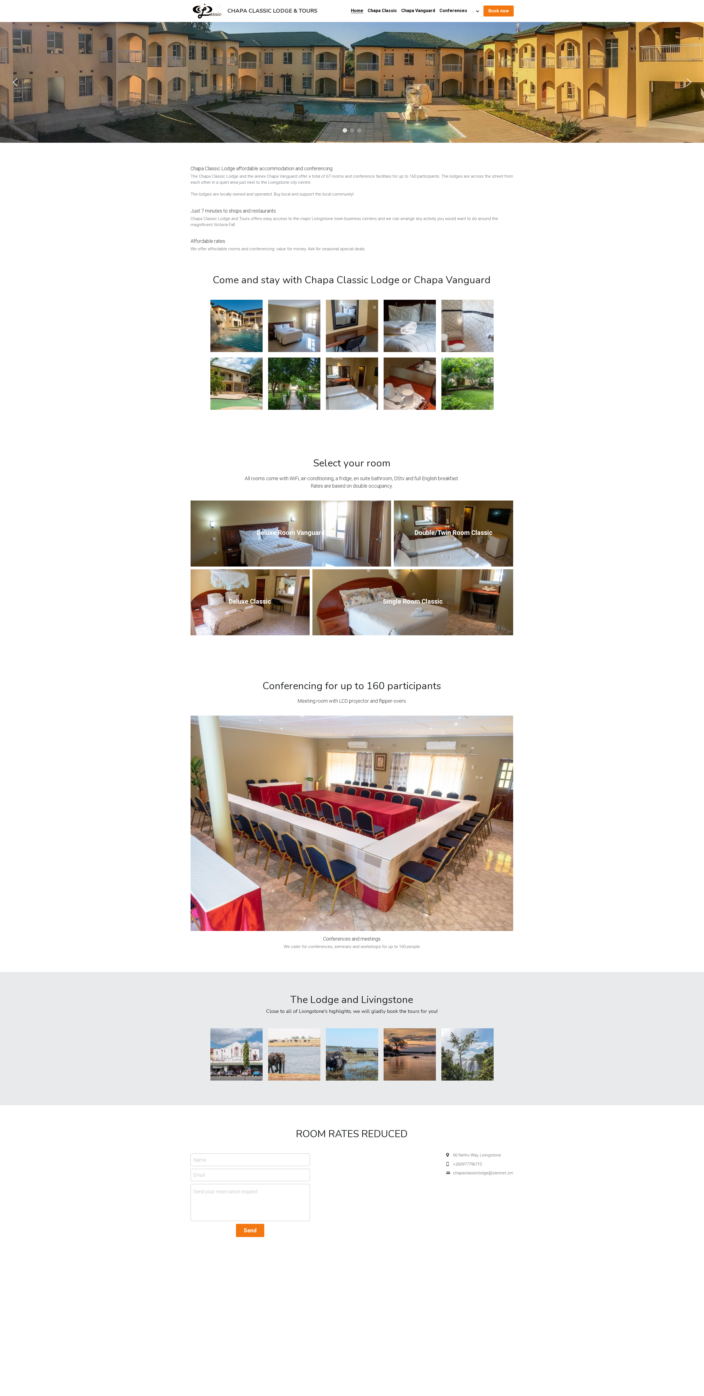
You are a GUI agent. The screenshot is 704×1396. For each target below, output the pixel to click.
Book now (498, 10)
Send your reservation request (225, 1191)
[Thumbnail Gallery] (236, 326)
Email (199, 1175)
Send (250, 1230)
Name (199, 1160)
